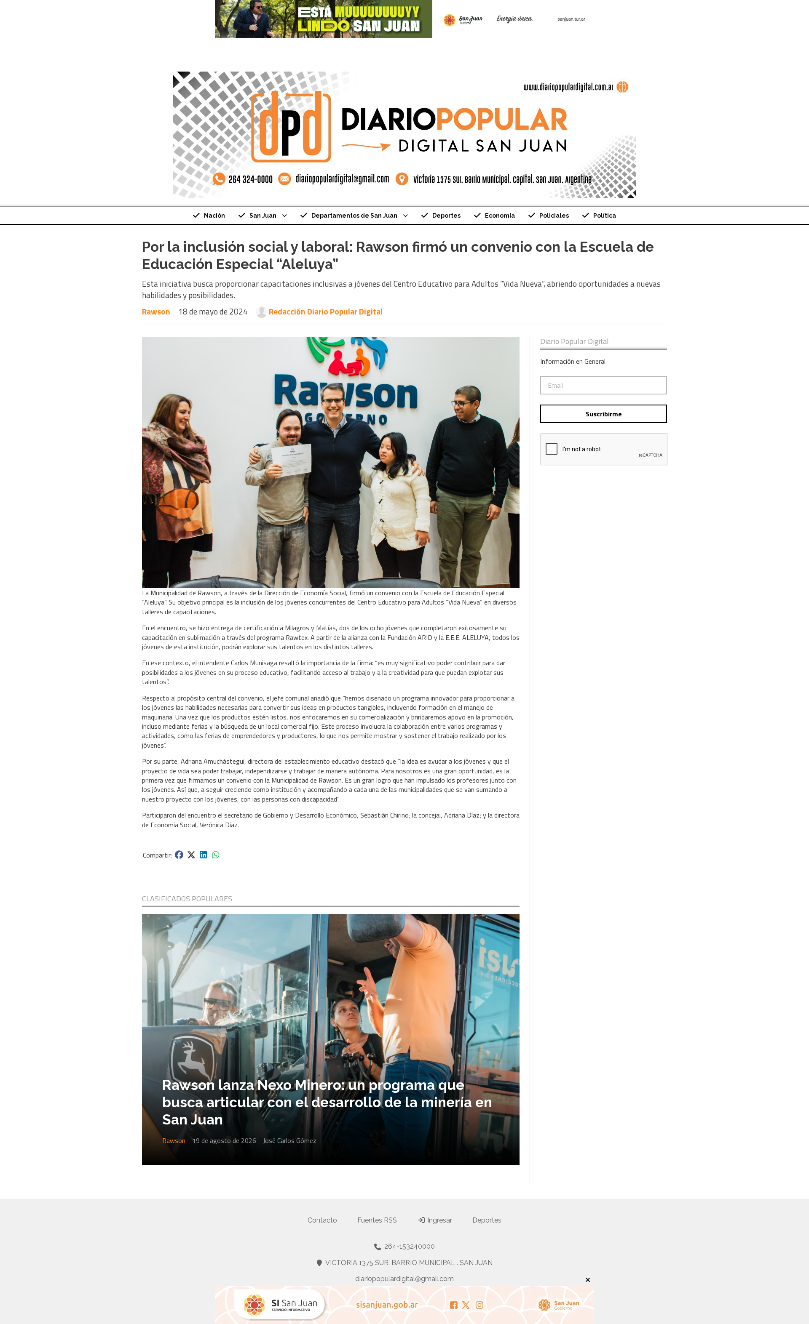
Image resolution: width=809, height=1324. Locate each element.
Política (604, 215)
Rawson (156, 311)
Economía (500, 215)
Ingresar (439, 1220)
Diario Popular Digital (574, 341)
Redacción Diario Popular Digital (326, 311)
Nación (214, 215)
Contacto (322, 1220)
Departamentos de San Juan (354, 215)
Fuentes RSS (377, 1220)
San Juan (262, 215)
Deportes (446, 215)
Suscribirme (604, 414)
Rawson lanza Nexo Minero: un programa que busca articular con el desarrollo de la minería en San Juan (327, 1102)
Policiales (554, 215)
